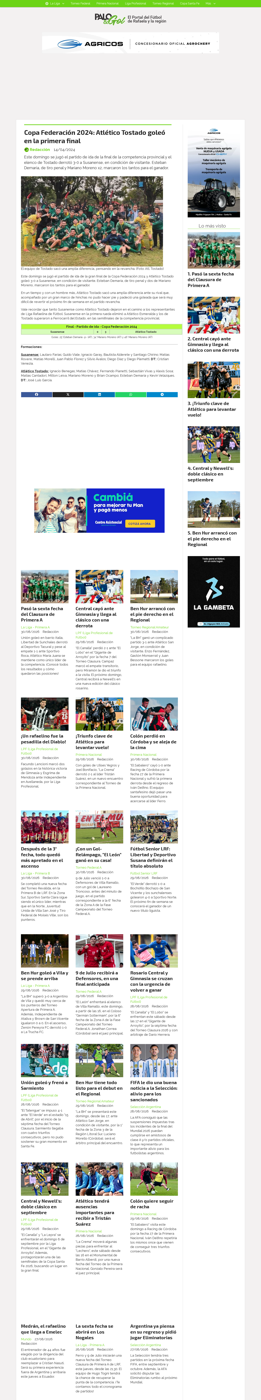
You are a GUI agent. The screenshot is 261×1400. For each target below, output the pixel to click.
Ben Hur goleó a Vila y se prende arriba (44, 975)
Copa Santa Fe (189, 3)
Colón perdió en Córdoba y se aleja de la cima (153, 741)
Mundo (26, 1339)
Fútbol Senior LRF (143, 873)
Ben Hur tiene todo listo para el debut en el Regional (99, 1088)
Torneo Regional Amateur (149, 627)
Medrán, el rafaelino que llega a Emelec (43, 1328)
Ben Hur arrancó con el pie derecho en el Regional (152, 614)
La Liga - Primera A (35, 627)
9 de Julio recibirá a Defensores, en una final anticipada (97, 978)
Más (208, 3)
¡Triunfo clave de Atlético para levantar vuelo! (94, 741)
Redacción (40, 149)
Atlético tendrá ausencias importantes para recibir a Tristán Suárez (95, 1212)
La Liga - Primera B (35, 873)
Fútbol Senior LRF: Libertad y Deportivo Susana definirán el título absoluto (153, 857)
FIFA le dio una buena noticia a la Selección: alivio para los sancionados (154, 1090)
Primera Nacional (107, 3)
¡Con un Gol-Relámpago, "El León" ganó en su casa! (98, 854)
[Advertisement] (130, 93)
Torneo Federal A (89, 867)
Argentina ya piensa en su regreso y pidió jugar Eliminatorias (153, 1331)
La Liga (55, 3)
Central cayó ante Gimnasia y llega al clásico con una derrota (96, 617)
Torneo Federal (80, 3)
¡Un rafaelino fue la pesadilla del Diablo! (43, 738)
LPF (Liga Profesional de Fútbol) (94, 635)
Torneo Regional (163, 3)
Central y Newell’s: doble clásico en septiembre (41, 1206)
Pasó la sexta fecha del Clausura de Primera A (42, 614)
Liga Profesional (135, 3)
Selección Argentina (145, 1107)
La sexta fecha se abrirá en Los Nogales (94, 1331)
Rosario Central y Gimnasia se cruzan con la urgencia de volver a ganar (151, 981)
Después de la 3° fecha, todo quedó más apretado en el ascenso (42, 857)
